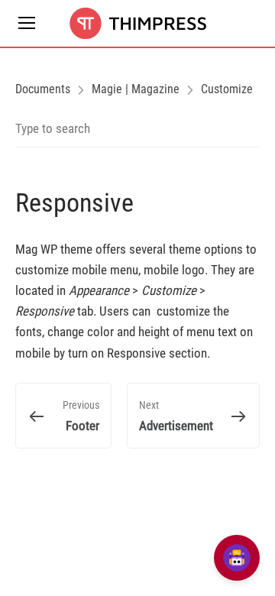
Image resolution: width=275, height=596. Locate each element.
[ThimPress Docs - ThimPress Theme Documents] (137, 23)
